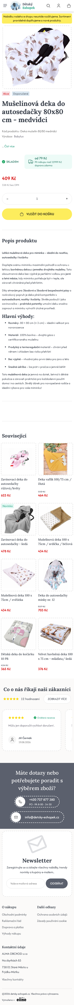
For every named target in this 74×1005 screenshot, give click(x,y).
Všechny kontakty (12, 979)
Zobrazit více (57, 699)
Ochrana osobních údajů (52, 914)
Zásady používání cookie (52, 921)
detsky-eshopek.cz (20, 994)
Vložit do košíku (40, 214)
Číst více (9, 146)
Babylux (19, 136)
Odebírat (56, 883)
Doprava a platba (12, 927)
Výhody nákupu (11, 933)
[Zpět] (6, 57)
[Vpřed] (68, 57)
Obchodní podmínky (14, 914)
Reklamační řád (11, 921)
